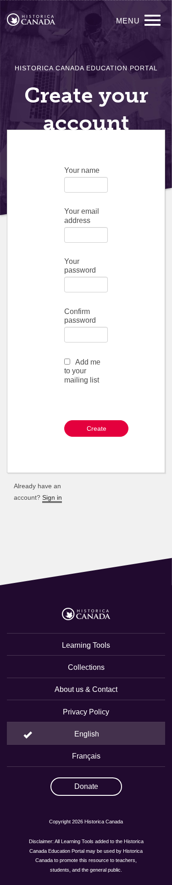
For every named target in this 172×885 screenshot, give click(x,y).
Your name (82, 170)
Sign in (52, 497)
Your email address (81, 215)
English (86, 734)
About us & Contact (86, 689)
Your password (80, 265)
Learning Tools (86, 645)
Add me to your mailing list (82, 370)
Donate (86, 786)
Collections (86, 667)
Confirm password (80, 316)
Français (86, 756)
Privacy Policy (86, 712)
